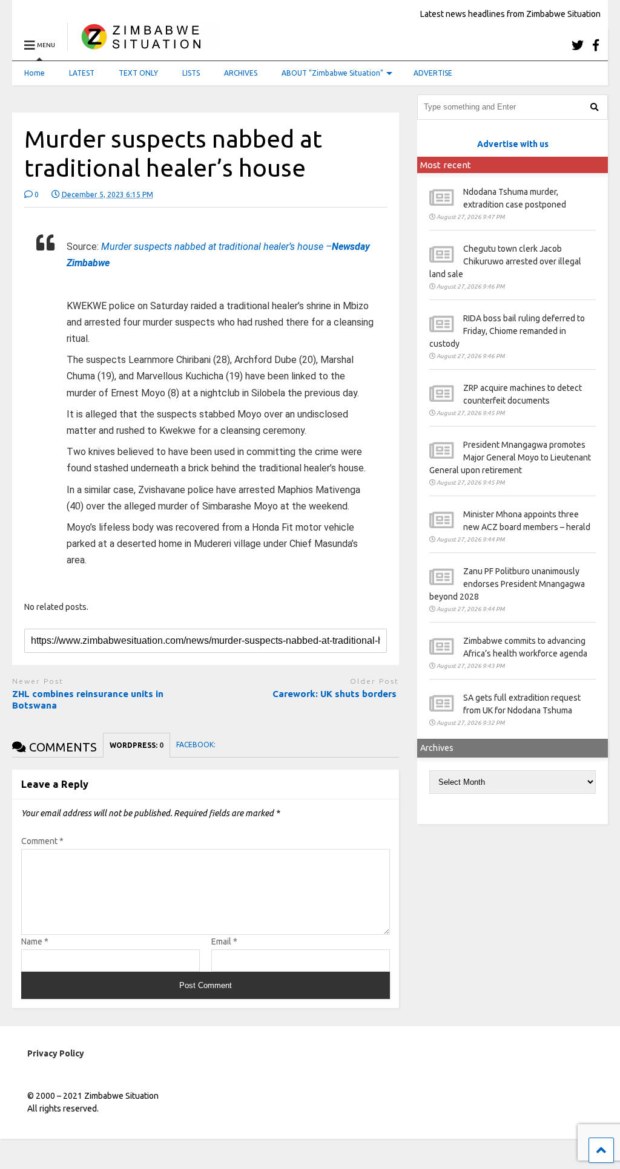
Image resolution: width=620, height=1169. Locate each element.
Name (34, 941)
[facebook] (596, 45)
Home (34, 73)
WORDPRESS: (136, 745)
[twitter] (578, 45)
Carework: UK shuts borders (335, 694)
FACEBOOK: (196, 744)
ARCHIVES (240, 73)
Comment (42, 841)
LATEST (81, 73)
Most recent (445, 165)
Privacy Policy (55, 1053)
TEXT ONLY (138, 73)
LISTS (191, 73)
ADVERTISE (433, 73)
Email (224, 941)
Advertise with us (513, 144)
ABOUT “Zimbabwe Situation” (332, 73)
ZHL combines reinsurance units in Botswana (87, 700)
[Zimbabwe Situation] (143, 45)
